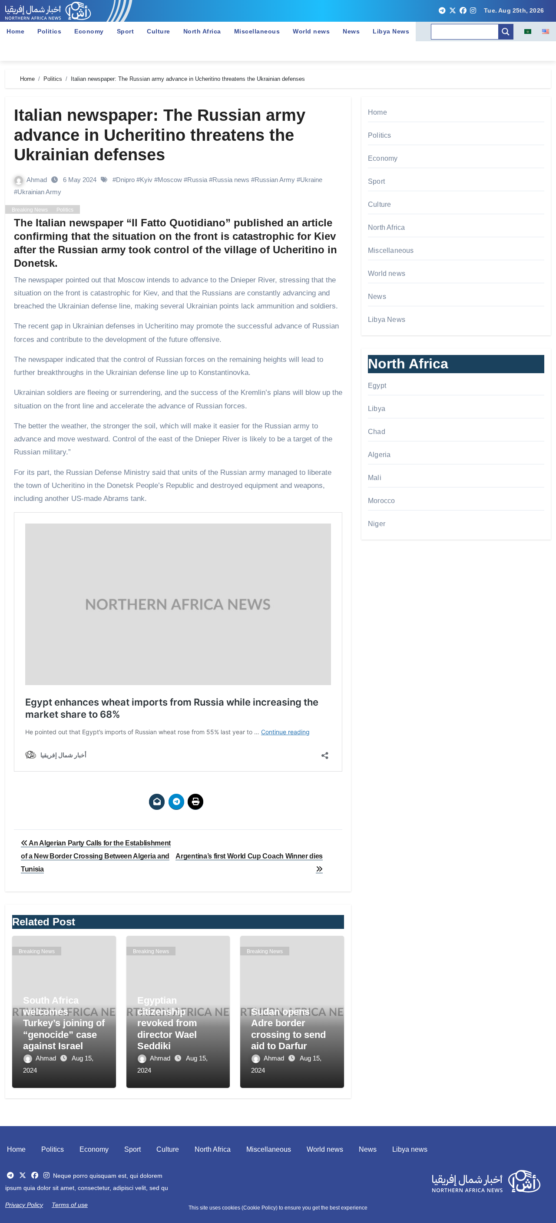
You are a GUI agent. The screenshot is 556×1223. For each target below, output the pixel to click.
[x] (452, 11)
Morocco (381, 500)
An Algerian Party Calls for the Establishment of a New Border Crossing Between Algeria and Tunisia (96, 856)
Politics (49, 31)
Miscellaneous (257, 31)
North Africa (202, 31)
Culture (158, 31)
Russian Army (275, 179)
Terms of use (70, 1204)
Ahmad (37, 179)
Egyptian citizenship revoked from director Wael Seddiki (167, 1023)
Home (15, 31)
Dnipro (125, 179)
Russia (197, 179)
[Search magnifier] (505, 31)
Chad (376, 431)
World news (311, 31)
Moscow (170, 179)
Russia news (230, 179)
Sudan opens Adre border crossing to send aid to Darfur (288, 1028)
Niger (376, 523)
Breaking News (30, 210)
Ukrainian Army (39, 192)
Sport (125, 31)
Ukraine (311, 179)
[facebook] (463, 11)
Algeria (379, 454)
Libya (376, 408)
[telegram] (442, 11)
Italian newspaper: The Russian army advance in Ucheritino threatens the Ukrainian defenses (159, 135)
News (351, 31)
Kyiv (146, 179)
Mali (374, 477)
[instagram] (473, 11)
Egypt (377, 385)
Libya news (409, 1149)
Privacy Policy (24, 1204)
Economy (89, 31)
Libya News (391, 31)
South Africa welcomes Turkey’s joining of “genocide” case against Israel (64, 1023)
